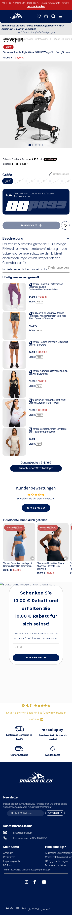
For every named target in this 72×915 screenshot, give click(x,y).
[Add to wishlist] (65, 225)
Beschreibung (13, 239)
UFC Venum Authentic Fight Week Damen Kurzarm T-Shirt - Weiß (47, 401)
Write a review (36, 508)
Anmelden (8, 853)
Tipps (48, 869)
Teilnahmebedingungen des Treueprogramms (25, 869)
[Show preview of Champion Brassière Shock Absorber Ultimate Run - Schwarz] (66, 558)
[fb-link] (33, 882)
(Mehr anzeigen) (58, 268)
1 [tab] (29, 145)
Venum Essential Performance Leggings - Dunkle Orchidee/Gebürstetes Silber (46, 287)
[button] (60, 16)
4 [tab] (39, 145)
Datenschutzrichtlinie (55, 865)
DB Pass (7, 865)
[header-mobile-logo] (16, 17)
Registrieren (9, 857)
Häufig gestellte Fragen (56, 861)
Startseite (8, 39)
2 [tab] (32, 145)
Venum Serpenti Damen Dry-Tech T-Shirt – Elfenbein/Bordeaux (48, 430)
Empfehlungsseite (12, 861)
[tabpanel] (36, 104)
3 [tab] (36, 145)
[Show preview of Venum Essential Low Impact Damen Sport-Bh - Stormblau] (32, 558)
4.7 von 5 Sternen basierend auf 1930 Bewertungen (36, 712)
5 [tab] (43, 145)
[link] (36, 202)
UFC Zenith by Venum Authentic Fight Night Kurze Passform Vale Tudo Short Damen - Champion (47, 316)
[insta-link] (24, 882)
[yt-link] (41, 882)
